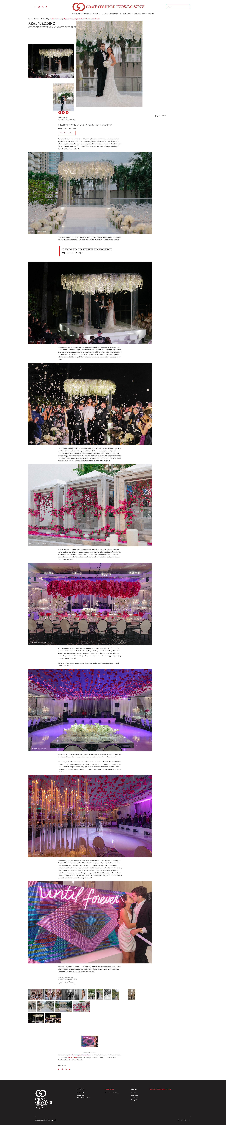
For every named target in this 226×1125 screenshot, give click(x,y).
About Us (133, 1093)
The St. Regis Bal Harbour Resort (81, 1055)
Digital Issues (134, 1095)
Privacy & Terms (135, 1100)
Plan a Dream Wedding (111, 1093)
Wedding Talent (81, 1093)
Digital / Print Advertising (84, 1097)
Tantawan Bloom (72, 1057)
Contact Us (134, 1097)
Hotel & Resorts (81, 1095)
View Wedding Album (66, 133)
